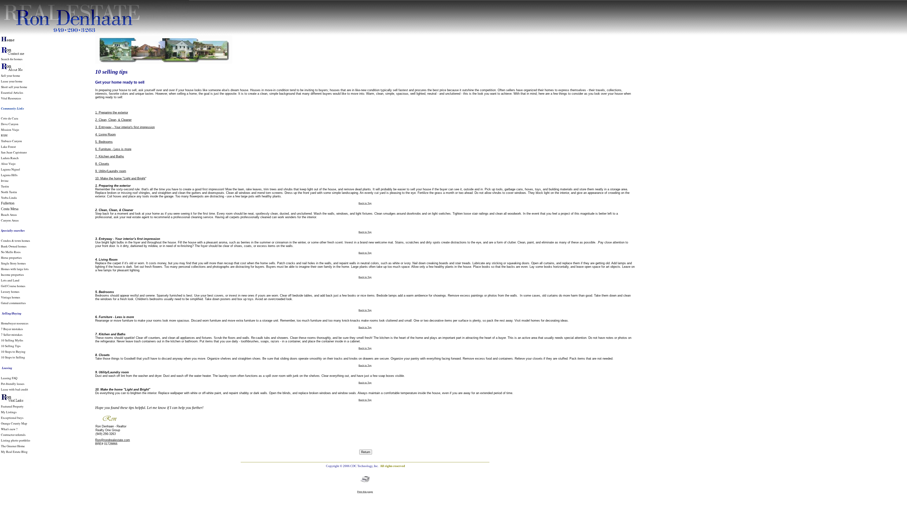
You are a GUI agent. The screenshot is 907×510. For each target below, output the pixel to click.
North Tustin (9, 192)
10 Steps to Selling (13, 357)
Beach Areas (9, 214)
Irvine (5, 180)
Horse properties (11, 257)
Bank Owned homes (13, 246)
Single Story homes (13, 263)
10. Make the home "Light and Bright (120, 178)
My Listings (9, 412)
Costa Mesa (9, 209)
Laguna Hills (9, 175)
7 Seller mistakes (11, 334)
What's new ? (9, 429)
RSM (4, 135)
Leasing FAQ (9, 378)
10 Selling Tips (11, 346)
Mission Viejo (10, 130)
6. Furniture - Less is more (113, 149)
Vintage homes (10, 297)
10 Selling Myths (12, 340)
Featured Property (12, 406)
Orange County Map (14, 423)
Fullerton (7, 203)
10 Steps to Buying (13, 351)
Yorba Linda (9, 198)
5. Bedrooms (104, 142)
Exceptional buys (12, 418)
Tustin (5, 186)
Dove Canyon (9, 124)
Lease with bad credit (14, 389)
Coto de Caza (9, 118)
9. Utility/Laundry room (110, 171)
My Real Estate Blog (14, 452)
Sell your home (10, 75)
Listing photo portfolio (15, 440)
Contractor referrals (13, 435)
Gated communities (13, 303)
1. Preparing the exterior (111, 112)
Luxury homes (10, 291)
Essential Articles (12, 92)
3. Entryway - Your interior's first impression (125, 127)
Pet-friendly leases (12, 384)
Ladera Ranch (10, 158)
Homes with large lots (15, 269)
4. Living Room (105, 134)
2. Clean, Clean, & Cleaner (113, 120)
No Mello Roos (11, 252)
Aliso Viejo (8, 164)
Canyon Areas (10, 220)
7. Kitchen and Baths (109, 156)
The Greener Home (13, 446)
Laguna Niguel (10, 169)
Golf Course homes (13, 286)
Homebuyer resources (14, 323)
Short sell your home (14, 87)
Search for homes (11, 59)
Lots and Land (10, 280)
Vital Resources (11, 98)
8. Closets (102, 164)
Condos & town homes (15, 240)
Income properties (12, 274)
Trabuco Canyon (11, 141)
